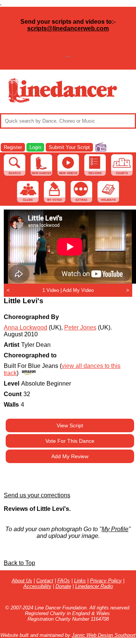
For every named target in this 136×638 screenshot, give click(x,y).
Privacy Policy (106, 580)
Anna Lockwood (25, 327)
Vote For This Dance (69, 441)
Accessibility (37, 586)
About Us (22, 580)
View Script (70, 425)
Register (13, 147)
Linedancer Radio (94, 586)
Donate (63, 586)
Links (80, 580)
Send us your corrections (37, 495)
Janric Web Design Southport (104, 635)
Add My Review (69, 456)
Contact (44, 580)
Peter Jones (80, 327)
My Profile (115, 529)
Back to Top (19, 563)
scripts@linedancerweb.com (68, 28)
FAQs (63, 580)
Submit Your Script (69, 147)
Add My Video (78, 290)
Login (35, 147)
